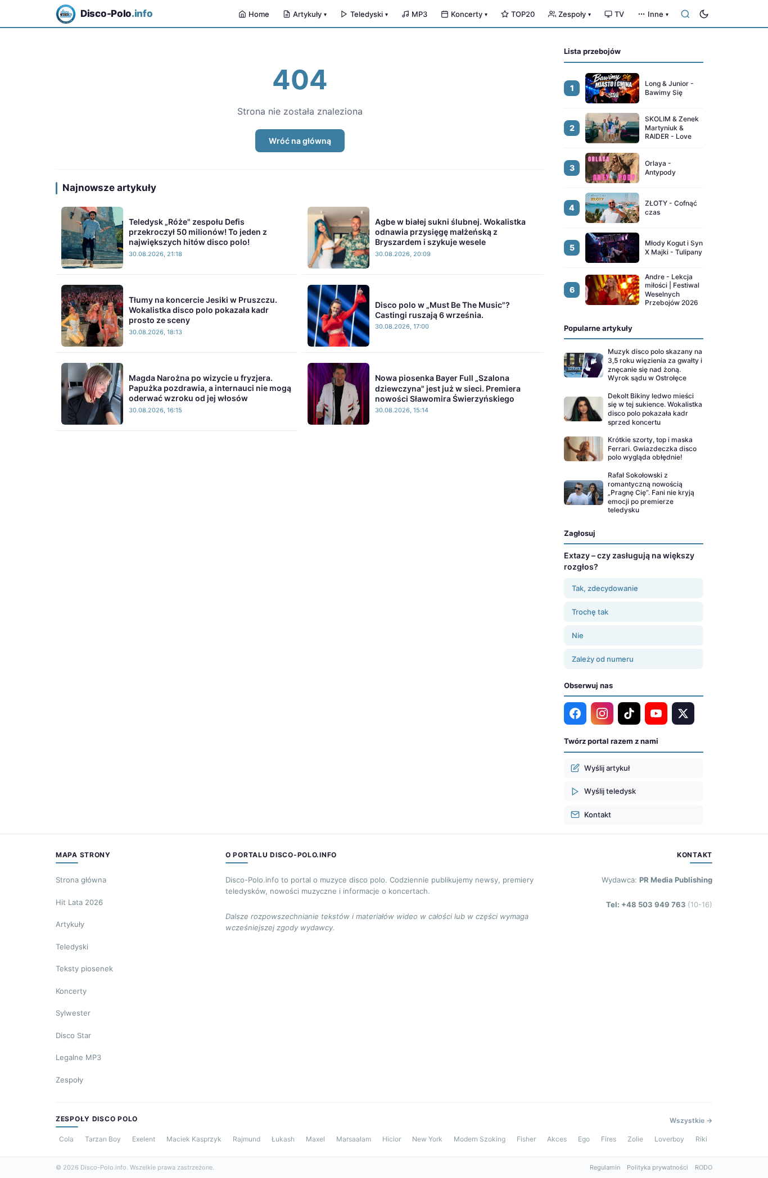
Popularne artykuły (598, 328)
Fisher (526, 1139)
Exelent (143, 1139)
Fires (608, 1139)
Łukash (283, 1139)
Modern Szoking (479, 1139)
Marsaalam (353, 1139)
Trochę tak (590, 611)
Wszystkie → (691, 1120)
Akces (557, 1139)
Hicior (391, 1139)
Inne (658, 14)
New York (427, 1139)
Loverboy (669, 1139)
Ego (584, 1139)
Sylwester (73, 1012)
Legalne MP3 (78, 1057)
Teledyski (369, 14)
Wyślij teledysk (610, 790)
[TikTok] (629, 713)
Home (259, 14)
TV (619, 14)
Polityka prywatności (657, 1167)
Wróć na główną (300, 140)
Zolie (635, 1139)
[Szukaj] (685, 14)
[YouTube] (656, 713)
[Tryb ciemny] (703, 14)
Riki (701, 1139)
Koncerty (469, 14)
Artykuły (310, 14)
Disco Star (73, 1035)
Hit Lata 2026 (79, 902)
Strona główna (81, 879)
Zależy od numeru (603, 658)
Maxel (315, 1139)
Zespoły (574, 14)
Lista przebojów (592, 51)
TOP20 (523, 14)
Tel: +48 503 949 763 (659, 904)
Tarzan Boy (103, 1139)
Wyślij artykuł (607, 767)
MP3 (419, 14)
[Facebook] (575, 713)
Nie (578, 635)
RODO (703, 1167)
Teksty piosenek (84, 968)
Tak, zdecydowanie (605, 588)
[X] (683, 713)
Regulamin (605, 1167)
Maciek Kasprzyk (194, 1139)
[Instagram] (602, 713)
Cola (66, 1139)
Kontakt (597, 814)
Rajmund (246, 1139)
